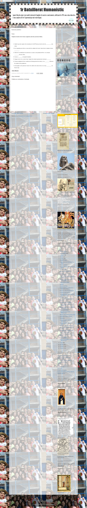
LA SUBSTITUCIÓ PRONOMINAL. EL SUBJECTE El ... (67, 295)
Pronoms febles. (63, 269)
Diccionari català (61, 358)
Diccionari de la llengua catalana (64, 360)
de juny (61, 256)
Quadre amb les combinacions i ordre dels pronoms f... (66, 288)
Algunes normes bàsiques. (65, 271)
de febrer (62, 346)
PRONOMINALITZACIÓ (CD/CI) (66, 330)
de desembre (63, 251)
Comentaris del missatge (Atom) (25, 116)
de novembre (63, 253)
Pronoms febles (63, 337)
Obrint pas (59, 368)
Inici (33, 113)
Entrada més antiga (48, 113)
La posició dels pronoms (65, 292)
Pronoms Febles (63, 260)
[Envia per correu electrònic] (37, 73)
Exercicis (62, 284)
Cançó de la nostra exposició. (66, 316)
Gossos (59, 363)
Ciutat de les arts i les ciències (63, 357)
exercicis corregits (63, 286)
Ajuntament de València (62, 355)
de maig (62, 258)
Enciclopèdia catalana (62, 362)
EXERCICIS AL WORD (64, 282)
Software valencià (61, 373)
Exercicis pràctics (63, 264)
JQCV (58, 365)
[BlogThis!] (38, 73)
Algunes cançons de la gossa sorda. (67, 314)
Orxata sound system (62, 370)
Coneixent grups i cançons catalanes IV (65, 280)
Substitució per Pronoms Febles (66, 325)
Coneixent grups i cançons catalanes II (65, 321)
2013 (60, 248)
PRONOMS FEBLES (64, 310)
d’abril (61, 342)
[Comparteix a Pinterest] (42, 73)
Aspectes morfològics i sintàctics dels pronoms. (67, 340)
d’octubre (62, 255)
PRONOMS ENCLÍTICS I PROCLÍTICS (65, 312)
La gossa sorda (60, 366)
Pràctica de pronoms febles (66, 302)
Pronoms (62, 273)
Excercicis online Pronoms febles (67, 290)
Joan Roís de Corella (64, 332)
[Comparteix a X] (39, 73)
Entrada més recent (17, 113)
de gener (62, 348)
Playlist (61, 111)
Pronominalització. (64, 297)
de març (62, 344)
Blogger (53, 504)
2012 (60, 249)
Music (58, 111)
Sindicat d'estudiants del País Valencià (65, 371)
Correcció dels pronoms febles (66, 298)
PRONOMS (62, 318)
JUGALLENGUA (63, 274)
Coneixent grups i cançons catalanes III (65, 305)
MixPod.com (67, 111)
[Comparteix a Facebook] (41, 73)
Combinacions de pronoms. (66, 333)
